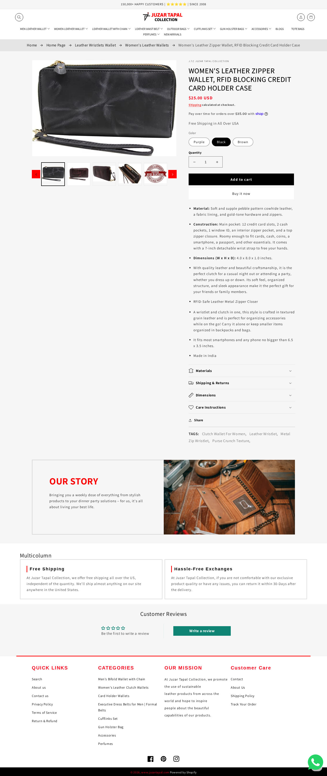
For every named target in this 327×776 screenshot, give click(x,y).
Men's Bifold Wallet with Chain (121, 679)
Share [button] (198, 420)
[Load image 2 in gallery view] (78, 174)
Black (221, 142)
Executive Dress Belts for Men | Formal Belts (127, 707)
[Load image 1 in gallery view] (53, 174)
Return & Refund (44, 721)
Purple (199, 142)
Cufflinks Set (108, 718)
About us (39, 687)
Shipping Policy (242, 696)
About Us (238, 687)
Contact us (40, 696)
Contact (237, 679)
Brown (243, 142)
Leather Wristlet (263, 433)
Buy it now (241, 193)
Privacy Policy (42, 704)
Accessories (107, 735)
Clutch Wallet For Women (224, 433)
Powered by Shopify (183, 772)
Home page (56, 45)
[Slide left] (36, 174)
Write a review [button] (201, 630)
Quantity (195, 153)
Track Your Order (244, 704)
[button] (19, 17)
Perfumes (105, 744)
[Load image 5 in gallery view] (155, 174)
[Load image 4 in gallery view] (129, 174)
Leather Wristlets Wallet (95, 45)
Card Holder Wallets (113, 696)
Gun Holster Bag (111, 727)
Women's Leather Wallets (147, 45)
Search (37, 679)
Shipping (195, 105)
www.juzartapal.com (155, 772)
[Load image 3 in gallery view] (104, 174)
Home (32, 45)
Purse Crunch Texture (230, 440)
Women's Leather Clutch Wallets (123, 687)
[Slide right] (172, 174)
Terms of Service (44, 712)
